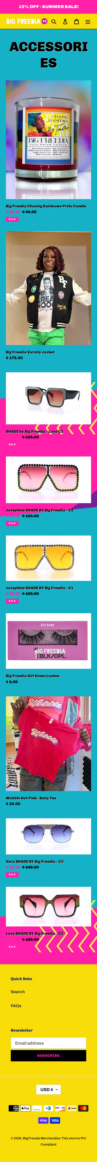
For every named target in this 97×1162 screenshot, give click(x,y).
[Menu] (87, 21)
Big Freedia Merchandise (42, 1138)
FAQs (16, 1006)
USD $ (46, 1089)
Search (18, 992)
